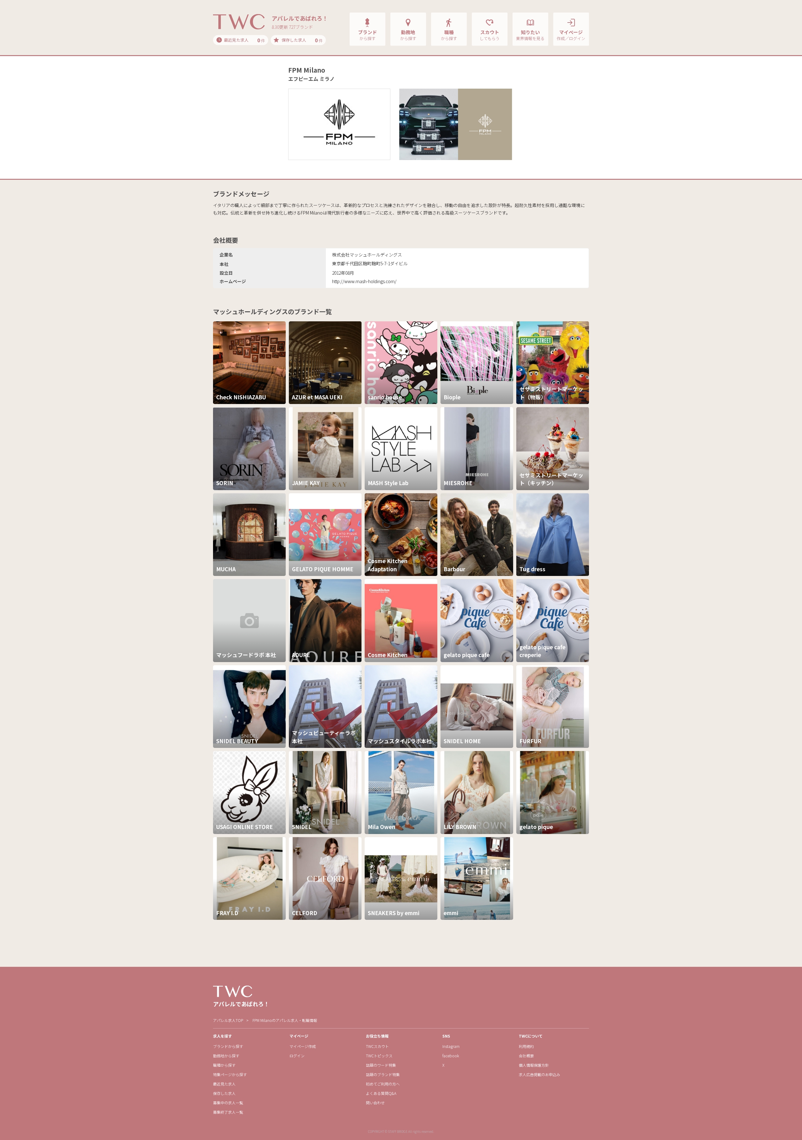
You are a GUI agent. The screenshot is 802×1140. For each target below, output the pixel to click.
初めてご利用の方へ (383, 1083)
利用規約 (526, 1046)
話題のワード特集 (381, 1065)
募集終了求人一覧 (228, 1112)
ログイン (297, 1055)
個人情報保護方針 (534, 1065)
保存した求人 (224, 1093)
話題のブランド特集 (383, 1074)
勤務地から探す (226, 1055)
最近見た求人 (224, 1083)
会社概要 (526, 1055)
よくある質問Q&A (381, 1093)
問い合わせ (375, 1102)
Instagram (451, 1046)
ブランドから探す (228, 1046)
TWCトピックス (379, 1055)
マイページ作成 (302, 1046)
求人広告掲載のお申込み (539, 1074)
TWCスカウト (377, 1046)
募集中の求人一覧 (228, 1102)
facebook (450, 1055)
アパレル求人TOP (228, 1020)
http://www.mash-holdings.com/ (364, 281)
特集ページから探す (230, 1074)
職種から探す (224, 1065)
